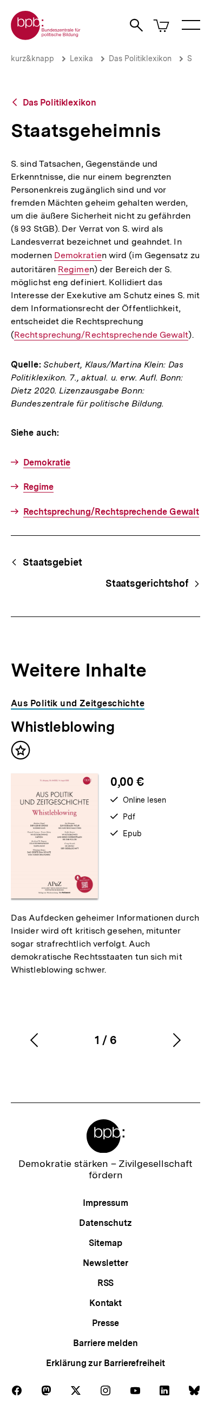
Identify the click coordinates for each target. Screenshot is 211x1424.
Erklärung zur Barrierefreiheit (105, 1363)
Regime (73, 269)
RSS (105, 1283)
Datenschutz (105, 1223)
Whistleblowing (62, 726)
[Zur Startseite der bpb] (46, 36)
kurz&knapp (32, 58)
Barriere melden (105, 1343)
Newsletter (105, 1263)
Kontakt (105, 1303)
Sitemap (105, 1243)
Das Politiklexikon (140, 58)
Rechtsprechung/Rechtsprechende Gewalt (101, 335)
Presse (105, 1323)
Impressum (105, 1203)
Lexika (81, 58)
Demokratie (78, 255)
